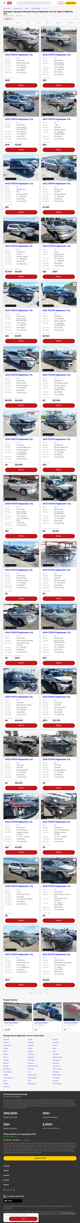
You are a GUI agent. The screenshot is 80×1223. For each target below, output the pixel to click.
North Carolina (57, 1069)
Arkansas (6, 1042)
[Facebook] (8, 1190)
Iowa (54, 1051)
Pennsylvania (32, 1075)
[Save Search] (75, 19)
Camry (8, 23)
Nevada (5, 1066)
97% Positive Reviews (10, 1136)
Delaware (31, 1045)
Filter (8, 19)
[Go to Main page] (9, 3)
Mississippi (56, 1060)
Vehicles (6, 1170)
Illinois (5, 1051)
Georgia (5, 1048)
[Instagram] (4, 1190)
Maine (5, 1057)
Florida (55, 1045)
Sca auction (7, 8)
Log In (61, 3)
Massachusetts (57, 1057)
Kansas (5, 1054)
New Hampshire (33, 1066)
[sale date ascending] (70, 19)
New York (31, 1069)
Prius (29, 23)
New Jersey (56, 1066)
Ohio (29, 1072)
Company (6, 1166)
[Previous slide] (7, 39)
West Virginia (57, 1083)
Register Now (71, 3)
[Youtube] (14, 1190)
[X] (11, 1190)
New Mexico (7, 1069)
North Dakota (7, 1072)
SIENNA (60, 23)
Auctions (6, 1175)
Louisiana (56, 1054)
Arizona (55, 1039)
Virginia (5, 1083)
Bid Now (21, 85)
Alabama (6, 1039)
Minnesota (31, 1060)
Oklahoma (56, 1072)
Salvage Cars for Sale (10, 1117)
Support (6, 1184)
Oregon (5, 1075)
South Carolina (8, 1078)
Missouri (6, 1063)
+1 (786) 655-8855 (8, 1206)
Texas (5, 1081)
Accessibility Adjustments (15, 1196)
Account (6, 1180)
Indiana (30, 1051)
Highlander (72, 23)
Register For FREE (40, 1158)
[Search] (49, 3)
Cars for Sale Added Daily (51, 1128)
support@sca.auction (32, 1206)
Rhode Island (57, 1075)
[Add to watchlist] (36, 28)
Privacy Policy (64, 1213)
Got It (23, 1219)
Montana (31, 1063)
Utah (29, 1081)
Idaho (54, 1048)
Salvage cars (18, 8)
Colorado (56, 1042)
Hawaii (30, 1048)
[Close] (37, 1215)
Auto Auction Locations (50, 1117)
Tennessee (56, 1078)
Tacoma (39, 23)
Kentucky (31, 1054)
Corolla (19, 23)
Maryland (31, 1057)
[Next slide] (35, 39)
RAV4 (49, 23)
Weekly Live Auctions (10, 1128)
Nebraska (56, 1063)
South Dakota (32, 1078)
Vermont (55, 1081)
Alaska (30, 1039)
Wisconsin (6, 1086)
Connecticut (7, 1045)
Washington (32, 1083)
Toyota (26, 8)
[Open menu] (4, 3)
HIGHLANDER (35, 8)
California (31, 1042)
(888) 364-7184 (20, 1206)
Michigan (6, 1060)
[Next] (49, 993)
